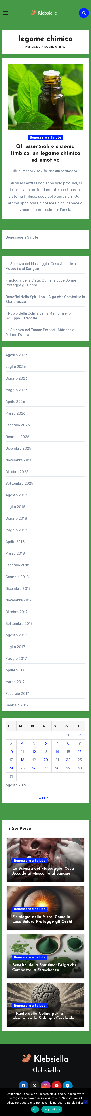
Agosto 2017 (16, 635)
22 (68, 760)
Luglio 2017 (15, 647)
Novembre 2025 (19, 460)
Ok (35, 1109)
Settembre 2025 (19, 483)
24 (11, 768)
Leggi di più (52, 1109)
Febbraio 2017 (17, 693)
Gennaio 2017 (17, 705)
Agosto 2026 (17, 355)
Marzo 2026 (16, 413)
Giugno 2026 (17, 378)
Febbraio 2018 (17, 565)
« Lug (44, 798)
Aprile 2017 (15, 670)
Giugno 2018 (16, 518)
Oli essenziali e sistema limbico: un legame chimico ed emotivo (45, 153)
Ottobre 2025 (17, 472)
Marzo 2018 (15, 553)
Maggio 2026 (17, 390)
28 (57, 768)
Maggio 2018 (16, 530)
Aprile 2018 (15, 542)
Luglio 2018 (15, 507)
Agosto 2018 (16, 495)
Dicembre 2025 (18, 448)
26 (34, 768)
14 (57, 752)
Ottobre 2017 (17, 612)
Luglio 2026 (16, 367)
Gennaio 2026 (17, 437)
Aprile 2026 (15, 402)
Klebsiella (45, 1070)
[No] (85, 1102)
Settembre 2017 (19, 623)
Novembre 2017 (19, 600)
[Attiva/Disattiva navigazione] (5, 13)
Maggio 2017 (16, 658)
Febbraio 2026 (18, 425)
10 (11, 752)
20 (46, 760)
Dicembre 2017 (18, 588)
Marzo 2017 (15, 682)
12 (34, 752)
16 (80, 752)
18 (22, 760)
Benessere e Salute (45, 137)
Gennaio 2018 (17, 577)
